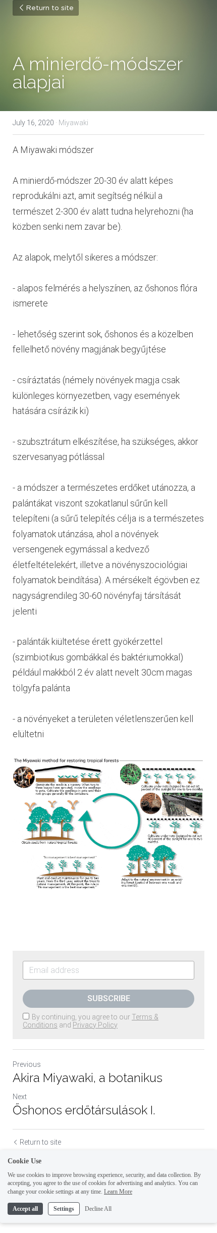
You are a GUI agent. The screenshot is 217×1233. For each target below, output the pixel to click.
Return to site (50, 8)
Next (20, 1097)
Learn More (118, 1191)
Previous (27, 1064)
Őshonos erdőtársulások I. (84, 1110)
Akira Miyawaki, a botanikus (87, 1077)
